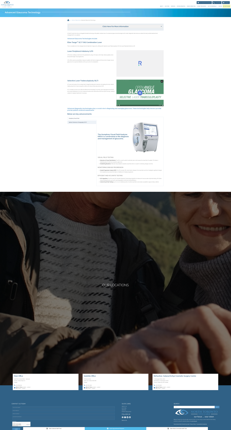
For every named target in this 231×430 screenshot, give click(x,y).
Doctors (167, 6)
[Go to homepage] (7, 4)
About (161, 6)
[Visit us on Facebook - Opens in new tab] (123, 417)
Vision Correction (191, 6)
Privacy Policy (193, 424)
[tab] (81, 118)
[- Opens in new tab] (127, 417)
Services (173, 6)
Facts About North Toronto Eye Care (181, 424)
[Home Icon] (68, 20)
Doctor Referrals (212, 6)
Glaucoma (77, 20)
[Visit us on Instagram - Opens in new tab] (125, 417)
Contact (220, 6)
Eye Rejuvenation (181, 6)
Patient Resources (201, 6)
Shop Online (227, 6)
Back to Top (124, 420)
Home (73, 20)
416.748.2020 (194, 421)
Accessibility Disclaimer (202, 424)
